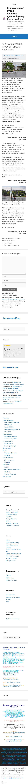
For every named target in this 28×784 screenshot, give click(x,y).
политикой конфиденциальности (12, 299)
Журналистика (8, 441)
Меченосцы (8, 243)
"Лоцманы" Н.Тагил (12, 525)
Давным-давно (9, 460)
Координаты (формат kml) (11, 686)
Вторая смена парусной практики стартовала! (12, 397)
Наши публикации (10, 446)
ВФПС (8, 540)
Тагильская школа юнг (13, 553)
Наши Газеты (8, 443)
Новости (18, 238)
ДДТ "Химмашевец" (12, 619)
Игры (5, 450)
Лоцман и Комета (12, 523)
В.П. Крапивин (10, 595)
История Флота (8, 457)
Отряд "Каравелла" (12, 510)
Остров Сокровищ (10, 474)
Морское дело (7, 434)
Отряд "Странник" (12, 512)
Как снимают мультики (11, 245)
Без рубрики (7, 476)
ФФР (7, 602)
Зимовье (7, 472)
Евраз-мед (9, 578)
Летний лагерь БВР (10, 439)
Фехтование (7, 448)
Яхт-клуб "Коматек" (12, 542)
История (7, 462)
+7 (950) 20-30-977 (9, 674)
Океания (7, 455)
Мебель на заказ (11, 580)
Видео (6, 467)
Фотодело (6, 464)
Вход (14, 4)
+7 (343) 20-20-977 (12, 672)
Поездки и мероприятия (12, 429)
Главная (8, 55)
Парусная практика (8, 240)
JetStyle (8, 575)
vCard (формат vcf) (15, 685)
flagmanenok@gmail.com (11, 679)
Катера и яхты (11, 561)
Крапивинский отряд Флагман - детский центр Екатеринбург (15, 14)
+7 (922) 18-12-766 (9, 675)
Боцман (8, 599)
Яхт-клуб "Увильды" (12, 556)
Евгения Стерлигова (13, 597)
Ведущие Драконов (10, 453)
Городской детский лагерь (11, 469)
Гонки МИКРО (8, 427)
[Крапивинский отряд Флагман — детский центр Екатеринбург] (4, 18)
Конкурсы (7, 431)
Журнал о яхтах (11, 558)
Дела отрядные (9, 238)
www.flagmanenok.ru (13, 682)
